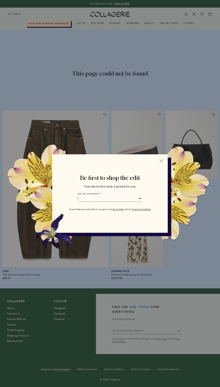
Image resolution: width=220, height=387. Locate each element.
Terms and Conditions (141, 209)
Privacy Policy (118, 209)
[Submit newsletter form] (140, 198)
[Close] (161, 160)
